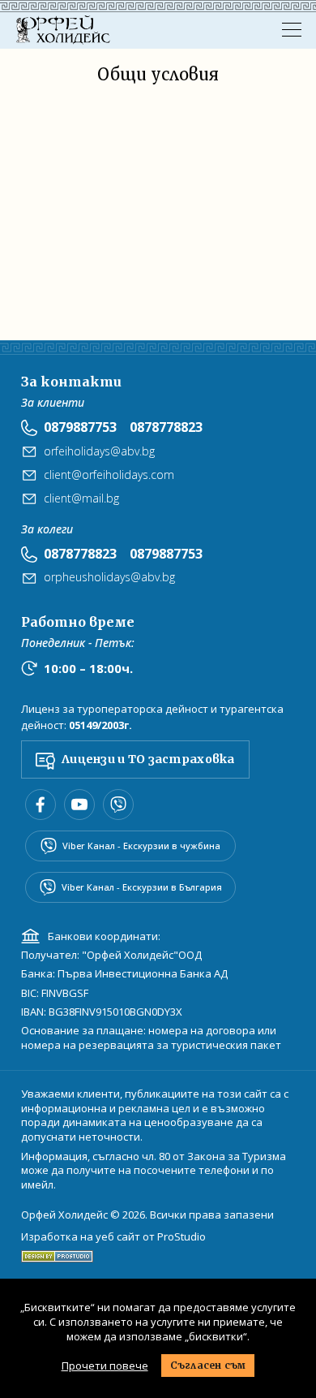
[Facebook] (40, 804)
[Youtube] (79, 804)
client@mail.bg (81, 498)
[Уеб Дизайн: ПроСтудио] (57, 1253)
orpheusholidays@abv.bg (109, 577)
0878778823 (166, 427)
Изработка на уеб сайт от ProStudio (113, 1237)
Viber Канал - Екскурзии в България (142, 887)
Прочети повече (105, 1365)
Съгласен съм (208, 1365)
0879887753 (80, 427)
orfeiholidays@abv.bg (99, 451)
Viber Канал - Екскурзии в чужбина (141, 845)
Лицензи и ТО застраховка (148, 759)
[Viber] (118, 804)
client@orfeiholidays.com (109, 474)
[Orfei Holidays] (63, 30)
